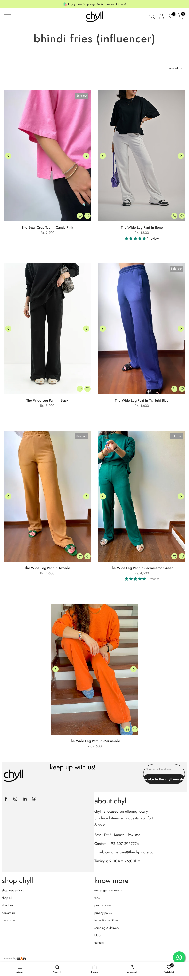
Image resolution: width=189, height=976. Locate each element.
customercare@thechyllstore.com (130, 852)
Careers (99, 942)
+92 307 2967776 (124, 843)
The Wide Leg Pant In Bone (142, 227)
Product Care (102, 905)
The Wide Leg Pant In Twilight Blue (142, 400)
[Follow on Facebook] (6, 799)
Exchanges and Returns (108, 890)
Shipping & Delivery (106, 928)
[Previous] (8, 156)
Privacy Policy (103, 913)
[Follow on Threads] (34, 799)
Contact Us (8, 913)
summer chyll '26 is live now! (94, 4)
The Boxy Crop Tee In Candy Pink (47, 227)
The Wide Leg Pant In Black (47, 400)
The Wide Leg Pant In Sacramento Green (141, 567)
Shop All (7, 898)
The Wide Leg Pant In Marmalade (94, 740)
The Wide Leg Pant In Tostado (47, 567)
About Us (7, 905)
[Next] (86, 156)
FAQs (97, 898)
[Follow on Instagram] (15, 799)
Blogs (98, 935)
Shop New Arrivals (13, 890)
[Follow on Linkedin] (24, 799)
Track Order (9, 920)
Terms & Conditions (106, 920)
